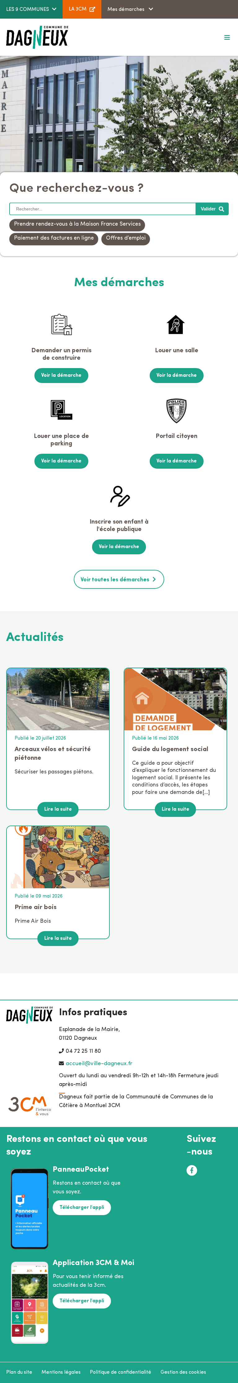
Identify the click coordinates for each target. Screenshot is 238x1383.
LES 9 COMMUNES (27, 9)
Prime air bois (36, 907)
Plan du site (19, 1372)
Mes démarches (127, 9)
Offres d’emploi (126, 238)
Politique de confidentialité (120, 1372)
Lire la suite (58, 809)
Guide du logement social (170, 749)
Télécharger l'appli (82, 1207)
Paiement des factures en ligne (54, 238)
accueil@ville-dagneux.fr (99, 1064)
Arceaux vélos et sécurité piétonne (53, 753)
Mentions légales (61, 1372)
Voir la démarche (61, 375)
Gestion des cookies (183, 1372)
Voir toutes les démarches (115, 580)
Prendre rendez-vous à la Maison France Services (77, 224)
